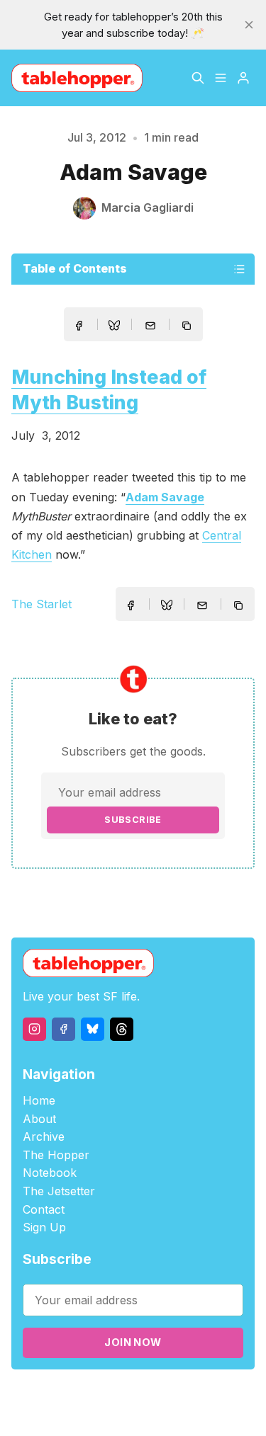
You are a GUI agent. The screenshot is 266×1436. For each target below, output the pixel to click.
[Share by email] (150, 326)
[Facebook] (63, 1029)
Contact (44, 1209)
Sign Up (44, 1227)
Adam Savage (165, 497)
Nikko (164, 1411)
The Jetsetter (59, 1191)
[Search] (198, 78)
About (39, 1119)
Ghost (217, 1395)
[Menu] (220, 78)
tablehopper (96, 1395)
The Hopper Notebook (56, 1164)
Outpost (105, 1411)
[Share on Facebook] (79, 326)
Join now (132, 1342)
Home (39, 1100)
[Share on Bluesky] (114, 327)
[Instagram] (34, 1029)
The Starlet (41, 604)
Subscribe (133, 819)
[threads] (121, 1029)
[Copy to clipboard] (188, 327)
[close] (249, 24)
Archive (44, 1136)
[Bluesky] (92, 1029)
